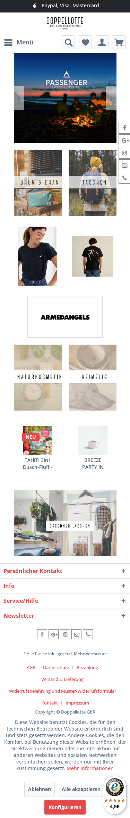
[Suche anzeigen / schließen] (68, 42)
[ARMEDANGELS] (65, 316)
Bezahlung (87, 667)
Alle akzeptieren (81, 789)
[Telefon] (88, 634)
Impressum (77, 703)
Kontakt (49, 703)
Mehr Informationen (90, 768)
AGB (31, 667)
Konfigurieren (65, 807)
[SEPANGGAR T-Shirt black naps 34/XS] (37, 256)
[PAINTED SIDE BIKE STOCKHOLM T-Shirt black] (92, 256)
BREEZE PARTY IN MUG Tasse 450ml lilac (93, 464)
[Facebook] (42, 634)
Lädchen (65, 523)
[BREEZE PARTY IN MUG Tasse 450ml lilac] (93, 440)
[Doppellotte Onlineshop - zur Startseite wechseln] (65, 24)
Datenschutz (56, 667)
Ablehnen (39, 789)
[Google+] (53, 634)
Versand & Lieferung (62, 679)
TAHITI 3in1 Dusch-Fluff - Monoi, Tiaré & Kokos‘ (38, 464)
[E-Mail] (76, 634)
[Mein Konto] (102, 42)
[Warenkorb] (119, 42)
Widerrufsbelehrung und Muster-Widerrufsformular (62, 691)
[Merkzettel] (85, 42)
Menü (25, 42)
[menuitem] (18, 42)
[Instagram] (65, 634)
